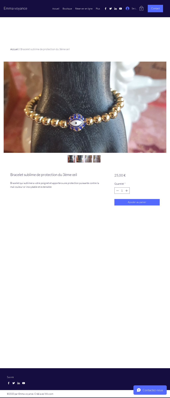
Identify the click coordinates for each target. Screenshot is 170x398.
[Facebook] (105, 8)
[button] (141, 8)
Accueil (14, 49)
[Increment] (127, 191)
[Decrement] (117, 191)
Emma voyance (15, 8)
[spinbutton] (122, 191)
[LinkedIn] (115, 8)
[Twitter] (110, 8)
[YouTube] (120, 8)
